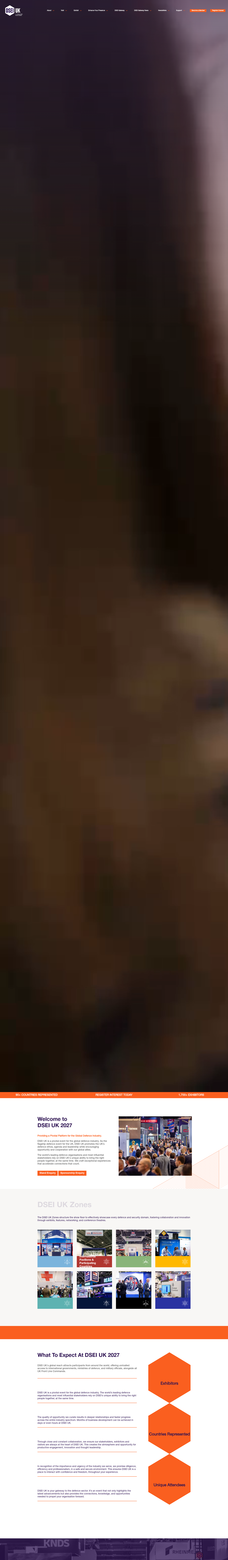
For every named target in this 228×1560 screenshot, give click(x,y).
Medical (45, 1302)
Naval (83, 1302)
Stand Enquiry (48, 1173)
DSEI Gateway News (141, 10)
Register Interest (218, 10)
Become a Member (198, 10)
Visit (62, 10)
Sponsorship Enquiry (72, 1173)
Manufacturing (167, 1261)
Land (122, 1261)
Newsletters (162, 10)
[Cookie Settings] (199, 1555)
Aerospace (47, 1261)
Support (179, 10)
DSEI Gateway (120, 10)
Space (123, 1302)
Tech (161, 1302)
